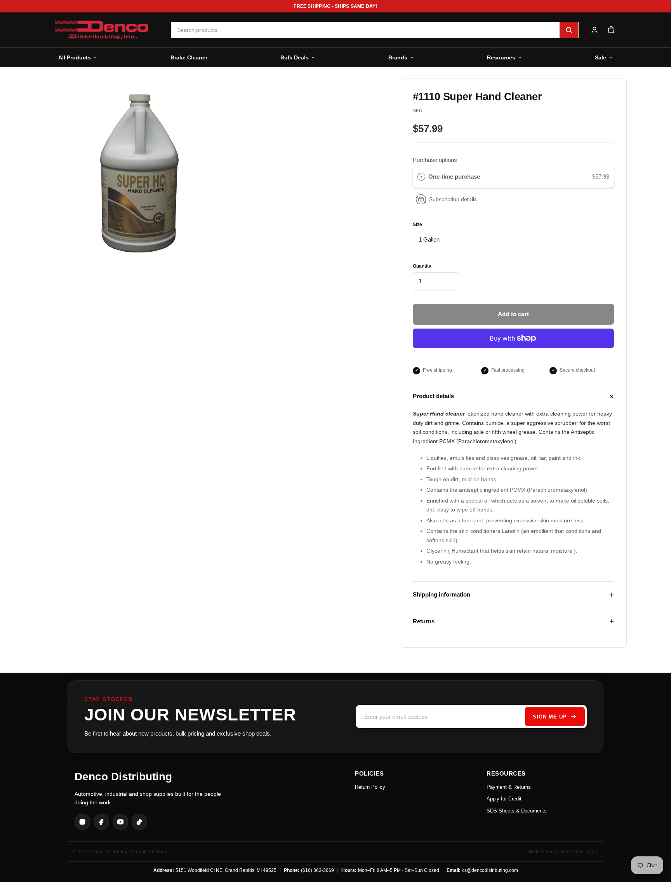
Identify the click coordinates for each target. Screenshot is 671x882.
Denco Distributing (123, 777)
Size (417, 224)
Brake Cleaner (188, 57)
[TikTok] (139, 822)
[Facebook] (101, 822)
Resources (501, 57)
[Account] (594, 30)
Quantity (422, 266)
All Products (74, 57)
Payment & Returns (509, 787)
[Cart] (611, 30)
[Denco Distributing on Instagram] (82, 822)
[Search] (569, 30)
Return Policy (370, 787)
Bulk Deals (294, 57)
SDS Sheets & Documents (517, 811)
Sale (600, 57)
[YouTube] (120, 822)
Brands (397, 57)
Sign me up (550, 717)
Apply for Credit (504, 799)
